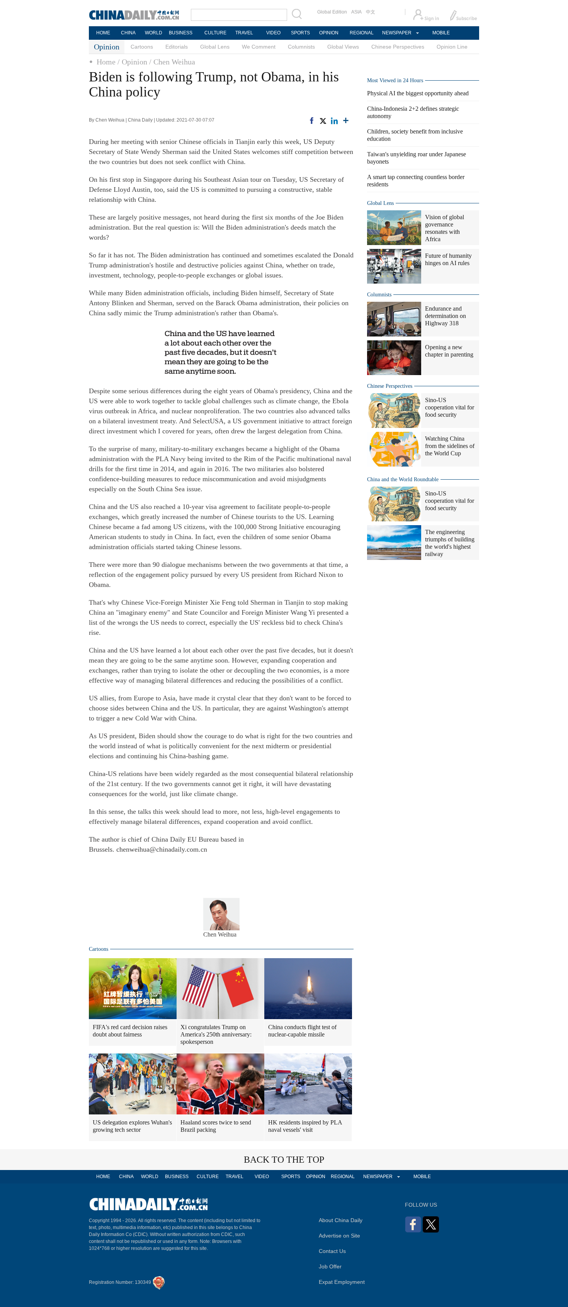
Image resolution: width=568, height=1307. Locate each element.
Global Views (343, 47)
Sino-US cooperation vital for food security (449, 407)
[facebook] (311, 120)
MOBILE (441, 33)
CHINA (128, 33)
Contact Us (332, 1251)
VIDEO (273, 33)
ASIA (356, 12)
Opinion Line (452, 47)
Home (106, 61)
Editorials (176, 47)
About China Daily (340, 1220)
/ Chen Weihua (172, 61)
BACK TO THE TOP (284, 1160)
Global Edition (332, 12)
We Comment (258, 47)
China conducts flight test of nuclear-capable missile (302, 1031)
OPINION (328, 33)
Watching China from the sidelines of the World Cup (449, 446)
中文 (370, 12)
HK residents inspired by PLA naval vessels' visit (305, 1126)
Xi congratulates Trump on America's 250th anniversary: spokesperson (216, 1034)
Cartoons (142, 47)
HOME (103, 33)
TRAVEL (244, 33)
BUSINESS (180, 33)
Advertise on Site (339, 1236)
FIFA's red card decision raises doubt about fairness (130, 1031)
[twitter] (323, 120)
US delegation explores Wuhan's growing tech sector (132, 1126)
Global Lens (215, 47)
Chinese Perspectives (397, 47)
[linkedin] (334, 120)
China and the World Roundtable (403, 479)
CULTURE (215, 33)
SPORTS (300, 33)
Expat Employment (342, 1282)
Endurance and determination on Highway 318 (445, 315)
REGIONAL (362, 33)
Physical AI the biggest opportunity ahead (418, 93)
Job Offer (330, 1266)
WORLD (153, 33)
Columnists (301, 47)
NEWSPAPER (396, 33)
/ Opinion (132, 61)
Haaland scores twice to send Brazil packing (215, 1126)
